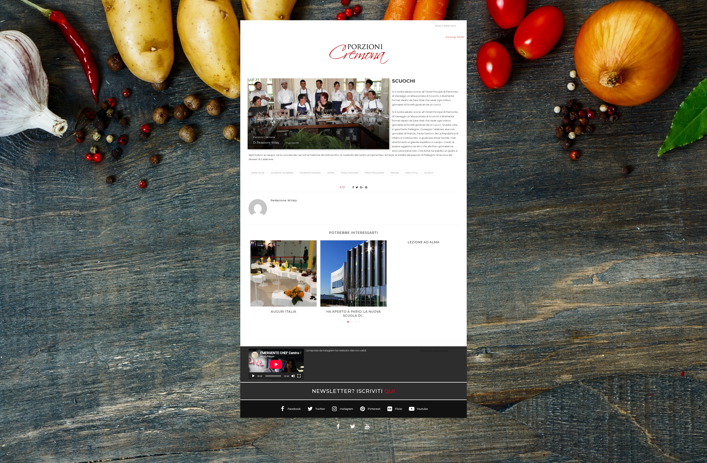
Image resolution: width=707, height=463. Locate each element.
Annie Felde (258, 173)
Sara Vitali (411, 173)
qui (389, 391)
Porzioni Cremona (264, 137)
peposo (395, 173)
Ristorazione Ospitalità (315, 25)
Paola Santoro (349, 173)
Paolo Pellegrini (374, 173)
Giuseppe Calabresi (282, 173)
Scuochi (428, 173)
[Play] (253, 376)
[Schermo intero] (299, 376)
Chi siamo (259, 26)
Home (246, 25)
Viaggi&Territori (366, 25)
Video (384, 25)
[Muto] (293, 376)
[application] (276, 364)
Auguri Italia (283, 311)
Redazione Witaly (268, 142)
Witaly (277, 25)
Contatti (397, 25)
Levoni (331, 173)
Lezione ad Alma (423, 242)
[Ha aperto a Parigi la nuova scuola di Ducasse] (353, 273)
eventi (289, 26)
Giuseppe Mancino (310, 173)
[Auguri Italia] (283, 273)
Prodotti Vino (342, 25)
